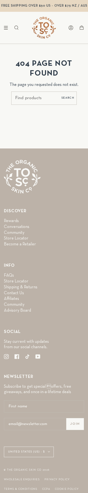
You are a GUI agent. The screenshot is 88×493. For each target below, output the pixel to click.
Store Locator (16, 238)
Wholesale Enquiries (22, 479)
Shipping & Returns (20, 287)
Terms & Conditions (20, 489)
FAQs (9, 275)
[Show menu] (7, 27)
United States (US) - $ (27, 452)
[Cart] (81, 28)
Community (14, 232)
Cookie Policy (67, 489)
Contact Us (14, 293)
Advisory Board (17, 310)
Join (75, 424)
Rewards (11, 221)
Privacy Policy (57, 479)
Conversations (16, 227)
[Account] (70, 28)
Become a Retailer (20, 244)
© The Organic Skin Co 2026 (26, 469)
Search (67, 98)
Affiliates (11, 298)
